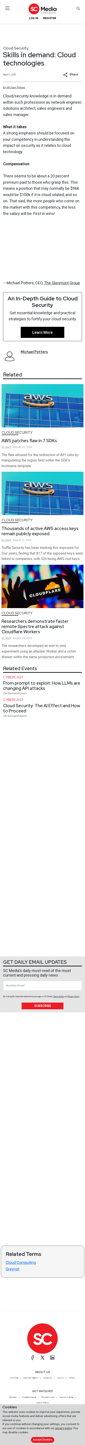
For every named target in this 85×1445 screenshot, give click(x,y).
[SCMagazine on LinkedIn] (52, 1357)
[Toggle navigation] (7, 8)
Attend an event (47, 1397)
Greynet (12, 1269)
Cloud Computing (21, 1262)
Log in (33, 18)
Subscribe (42, 1006)
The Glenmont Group (62, 283)
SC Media (14, 1377)
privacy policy (63, 1428)
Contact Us (47, 1377)
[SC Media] (42, 8)
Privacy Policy (73, 996)
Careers (60, 1377)
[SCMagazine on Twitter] (42, 1357)
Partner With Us (42, 1402)
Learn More (42, 332)
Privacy (72, 1377)
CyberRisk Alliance (30, 1377)
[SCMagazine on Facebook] (32, 1357)
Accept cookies (42, 1439)
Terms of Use (58, 996)
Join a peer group (66, 1397)
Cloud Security (15, 48)
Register (49, 18)
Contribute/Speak (29, 1397)
